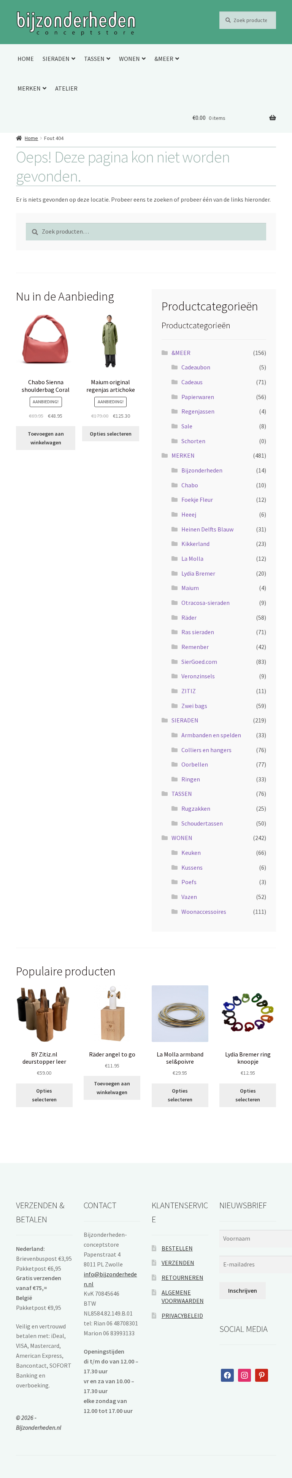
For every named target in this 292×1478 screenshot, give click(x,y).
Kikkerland (195, 543)
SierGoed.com (199, 661)
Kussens (192, 867)
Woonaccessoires (203, 911)
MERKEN (29, 88)
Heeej (188, 514)
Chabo (189, 485)
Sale (186, 426)
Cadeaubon (195, 367)
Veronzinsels (198, 676)
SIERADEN (56, 58)
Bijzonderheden (201, 470)
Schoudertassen (202, 823)
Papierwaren (197, 397)
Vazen (189, 896)
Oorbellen (194, 764)
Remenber (195, 647)
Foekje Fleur (197, 499)
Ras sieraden (197, 632)
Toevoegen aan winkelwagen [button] (46, 438)
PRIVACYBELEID (182, 1315)
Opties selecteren (111, 433)
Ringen (190, 779)
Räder (189, 617)
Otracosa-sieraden (205, 602)
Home (31, 138)
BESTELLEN (177, 1248)
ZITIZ (188, 691)
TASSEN (94, 58)
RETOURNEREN (182, 1277)
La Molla (192, 558)
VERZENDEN (178, 1262)
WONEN (129, 58)
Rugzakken (195, 808)
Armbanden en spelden (211, 735)
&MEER (163, 58)
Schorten (193, 441)
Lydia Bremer (198, 573)
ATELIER (66, 88)
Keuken (191, 852)
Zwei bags (194, 706)
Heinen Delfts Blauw (207, 529)
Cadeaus (192, 382)
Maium (190, 588)
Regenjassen (197, 411)
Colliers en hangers (206, 750)
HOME (25, 58)
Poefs (189, 882)
